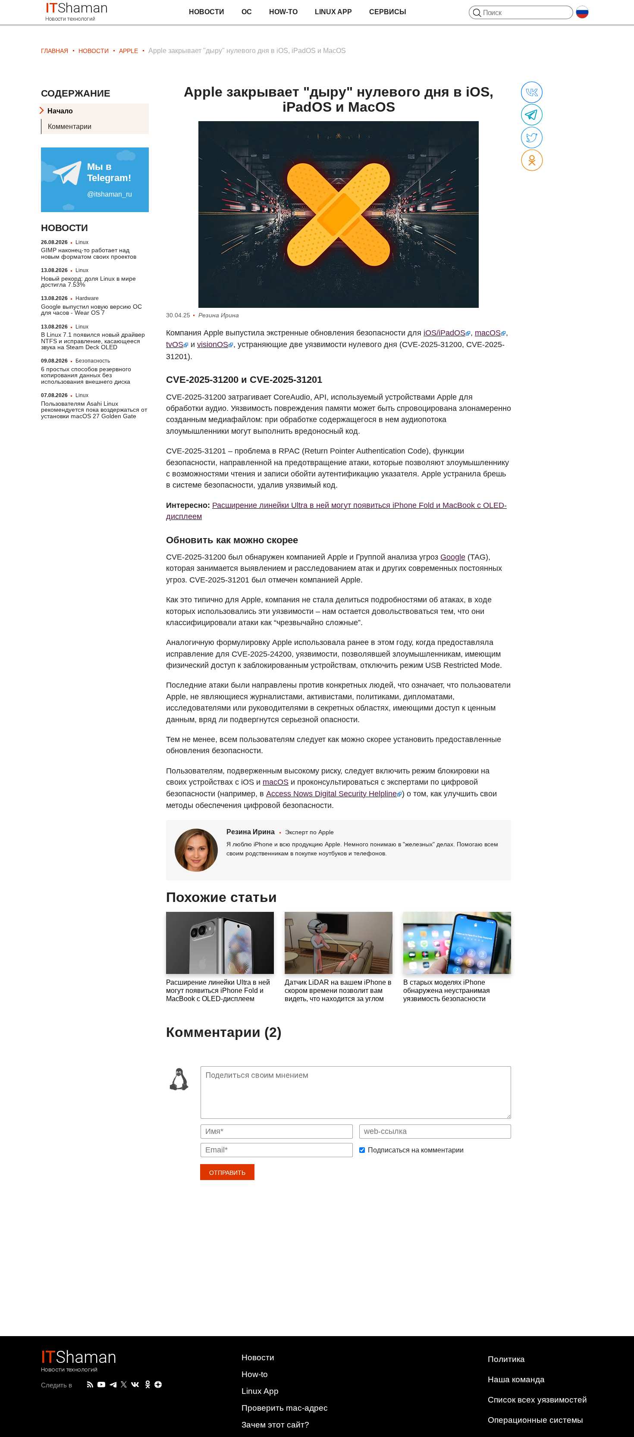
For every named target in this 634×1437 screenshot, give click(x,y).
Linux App (333, 12)
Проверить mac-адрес (285, 1407)
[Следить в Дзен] (158, 1385)
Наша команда (516, 1379)
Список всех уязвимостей (537, 1399)
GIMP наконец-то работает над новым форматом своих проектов (88, 253)
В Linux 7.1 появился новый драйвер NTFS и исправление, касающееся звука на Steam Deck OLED (93, 341)
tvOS (174, 344)
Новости (206, 12)
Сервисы (387, 12)
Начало (60, 111)
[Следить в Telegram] (113, 1384)
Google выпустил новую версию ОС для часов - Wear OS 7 (91, 309)
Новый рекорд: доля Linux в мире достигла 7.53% (88, 281)
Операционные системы (535, 1419)
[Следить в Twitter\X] (124, 1384)
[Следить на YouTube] (101, 1385)
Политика (506, 1359)
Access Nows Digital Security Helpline (331, 793)
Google (452, 557)
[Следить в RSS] (90, 1384)
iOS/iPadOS (444, 333)
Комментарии (69, 126)
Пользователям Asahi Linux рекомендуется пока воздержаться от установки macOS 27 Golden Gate (94, 410)
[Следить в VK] (135, 1385)
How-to (283, 12)
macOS (488, 333)
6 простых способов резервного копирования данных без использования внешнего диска (86, 375)
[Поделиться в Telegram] (532, 115)
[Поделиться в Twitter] (532, 138)
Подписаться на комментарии (416, 1150)
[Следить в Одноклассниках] (147, 1385)
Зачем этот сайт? (275, 1424)
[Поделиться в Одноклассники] (532, 160)
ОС (247, 12)
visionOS (212, 344)
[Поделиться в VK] (532, 92)
